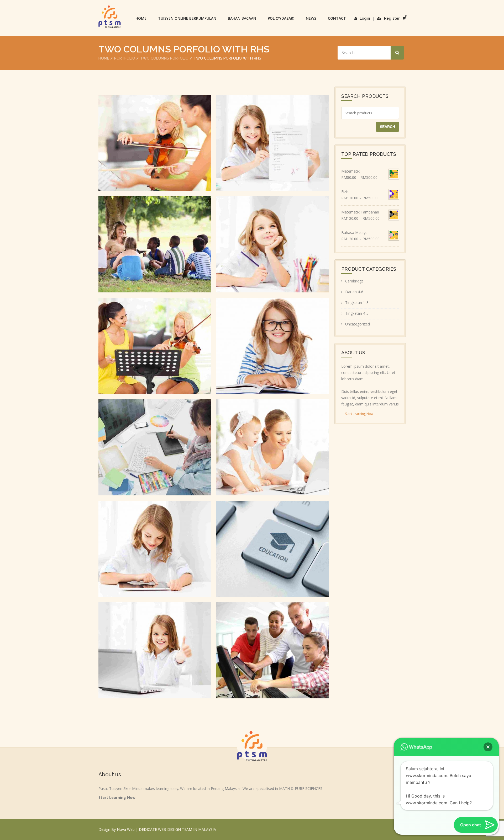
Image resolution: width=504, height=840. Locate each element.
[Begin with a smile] (147, 662)
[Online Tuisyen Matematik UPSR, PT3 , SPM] (109, 16)
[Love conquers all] (265, 460)
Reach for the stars (272, 137)
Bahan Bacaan (242, 18)
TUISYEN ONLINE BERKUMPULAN (187, 18)
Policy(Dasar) (281, 18)
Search (387, 127)
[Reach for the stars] (265, 155)
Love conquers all (273, 441)
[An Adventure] (147, 460)
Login (365, 18)
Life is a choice (155, 137)
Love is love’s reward (273, 340)
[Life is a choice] (147, 155)
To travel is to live (155, 543)
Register (392, 18)
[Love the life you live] (265, 561)
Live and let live (155, 238)
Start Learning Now (359, 413)
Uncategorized (357, 324)
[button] (488, 746)
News (311, 18)
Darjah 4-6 (354, 291)
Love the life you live (273, 543)
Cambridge (354, 281)
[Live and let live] (147, 257)
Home (140, 18)
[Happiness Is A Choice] (265, 257)
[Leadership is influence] (147, 358)
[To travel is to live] (147, 561)
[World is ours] (265, 662)
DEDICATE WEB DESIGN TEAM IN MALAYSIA (177, 829)
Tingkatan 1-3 (357, 302)
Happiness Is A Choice (273, 238)
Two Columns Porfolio (164, 58)
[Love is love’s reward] (265, 358)
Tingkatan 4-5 (357, 313)
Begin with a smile (154, 644)
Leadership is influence (155, 340)
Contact (337, 18)
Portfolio (124, 58)
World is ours (272, 644)
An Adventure (154, 441)
